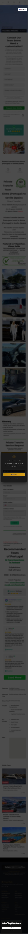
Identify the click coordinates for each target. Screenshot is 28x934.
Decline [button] (11, 930)
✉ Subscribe (14, 474)
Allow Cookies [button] (11, 927)
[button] (22, 9)
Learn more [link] (14, 924)
